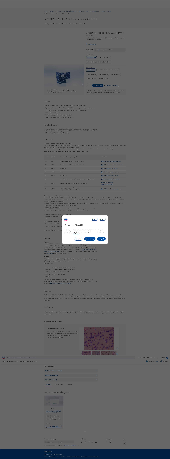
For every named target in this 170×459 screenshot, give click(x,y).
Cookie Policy (76, 234)
